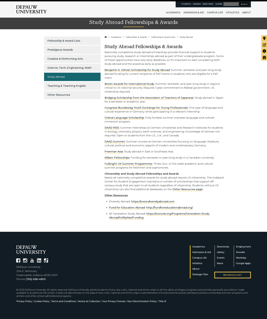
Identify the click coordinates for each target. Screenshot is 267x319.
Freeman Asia (114, 151)
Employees (208, 4)
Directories (223, 246)
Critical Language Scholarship (124, 117)
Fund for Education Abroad (127, 207)
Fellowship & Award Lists (63, 40)
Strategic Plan (200, 274)
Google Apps (243, 263)
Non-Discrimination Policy (142, 301)
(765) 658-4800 (36, 279)
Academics (173, 12)
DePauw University (31, 9)
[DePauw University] (31, 249)
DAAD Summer (115, 141)
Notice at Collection (89, 301)
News (220, 263)
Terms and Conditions (63, 301)
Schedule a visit (233, 275)
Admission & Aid (193, 12)
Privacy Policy (24, 301)
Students (186, 4)
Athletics (232, 12)
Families (197, 4)
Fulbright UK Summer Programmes (128, 163)
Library (220, 252)
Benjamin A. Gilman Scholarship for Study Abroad (137, 70)
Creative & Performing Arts (65, 58)
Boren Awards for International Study (129, 83)
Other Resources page (188, 189)
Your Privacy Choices (113, 301)
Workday (241, 257)
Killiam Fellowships (117, 157)
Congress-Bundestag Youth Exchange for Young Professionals (146, 107)
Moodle (240, 252)
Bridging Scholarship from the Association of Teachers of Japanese (149, 97)
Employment (243, 246)
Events (221, 257)
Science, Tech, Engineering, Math (69, 67)
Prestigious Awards (60, 49)
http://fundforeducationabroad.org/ (169, 207)
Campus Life (215, 12)
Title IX (162, 301)
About (246, 12)
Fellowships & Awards (136, 37)
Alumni (218, 4)
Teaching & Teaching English (66, 85)
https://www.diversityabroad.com (153, 201)
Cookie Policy (41, 301)
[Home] (106, 37)
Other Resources (58, 94)
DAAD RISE (112, 127)
